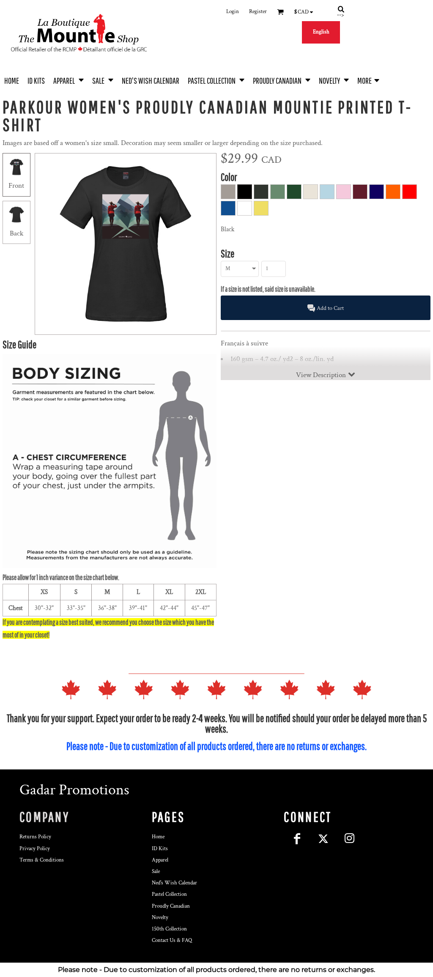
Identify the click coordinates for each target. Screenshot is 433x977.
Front (16, 185)
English (321, 32)
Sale (156, 871)
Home (158, 836)
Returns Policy (35, 836)
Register (258, 11)
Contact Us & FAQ (172, 940)
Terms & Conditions (41, 860)
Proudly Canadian (171, 906)
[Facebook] (297, 838)
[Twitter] (323, 838)
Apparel (160, 860)
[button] (68, 79)
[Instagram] (349, 838)
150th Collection (169, 929)
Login (232, 11)
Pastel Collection (169, 894)
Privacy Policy (34, 848)
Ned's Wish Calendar (174, 883)
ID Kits (160, 848)
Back (16, 233)
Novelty (160, 917)
